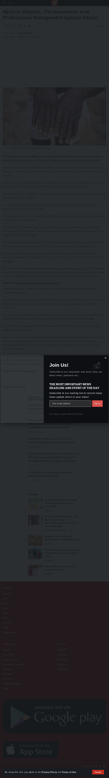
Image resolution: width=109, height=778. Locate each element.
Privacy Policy (49, 772)
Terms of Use (69, 772)
